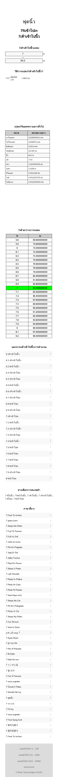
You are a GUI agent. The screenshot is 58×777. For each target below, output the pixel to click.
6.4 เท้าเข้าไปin (13, 379)
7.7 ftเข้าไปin (12, 460)
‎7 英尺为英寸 (12, 725)
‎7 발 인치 (10, 670)
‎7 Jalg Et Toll (12, 552)
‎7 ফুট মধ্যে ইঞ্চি (11, 643)
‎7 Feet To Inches (14, 515)
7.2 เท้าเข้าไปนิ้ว (13, 429)
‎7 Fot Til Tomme (13, 676)
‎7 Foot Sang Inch (14, 720)
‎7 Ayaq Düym (12, 638)
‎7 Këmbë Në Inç (13, 692)
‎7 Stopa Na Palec (14, 526)
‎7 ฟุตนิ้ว (9, 698)
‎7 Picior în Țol (12, 611)
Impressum (29, 767)
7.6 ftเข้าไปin (12, 453)
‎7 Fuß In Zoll (12, 536)
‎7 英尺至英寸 (12, 731)
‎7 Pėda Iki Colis (13, 584)
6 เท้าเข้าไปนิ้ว (12, 354)
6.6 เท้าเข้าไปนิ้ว (13, 391)
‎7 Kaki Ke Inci (12, 659)
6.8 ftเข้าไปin (12, 404)
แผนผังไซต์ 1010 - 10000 (29, 761)
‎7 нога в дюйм (13, 681)
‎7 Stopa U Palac (13, 568)
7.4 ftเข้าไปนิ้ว (12, 441)
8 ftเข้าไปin (11, 478)
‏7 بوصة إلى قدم (13, 632)
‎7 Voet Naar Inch (14, 595)
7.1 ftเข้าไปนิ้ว (12, 422)
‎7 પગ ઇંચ (10, 703)
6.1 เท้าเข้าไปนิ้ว (13, 360)
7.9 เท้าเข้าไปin (13, 472)
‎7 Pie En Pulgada (14, 547)
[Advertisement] (29, 7)
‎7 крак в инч (12, 520)
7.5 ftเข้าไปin (12, 447)
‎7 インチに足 (12, 665)
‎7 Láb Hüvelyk (12, 574)
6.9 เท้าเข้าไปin (13, 410)
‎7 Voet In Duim (13, 627)
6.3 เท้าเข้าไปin (13, 373)
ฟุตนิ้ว (29, 21)
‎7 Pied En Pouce (14, 563)
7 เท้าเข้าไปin (12, 416)
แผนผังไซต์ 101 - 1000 (29, 755)
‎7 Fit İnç (10, 709)
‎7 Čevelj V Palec (13, 687)
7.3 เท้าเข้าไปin (13, 435)
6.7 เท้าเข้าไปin (13, 397)
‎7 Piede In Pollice (14, 579)
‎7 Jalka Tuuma (13, 558)
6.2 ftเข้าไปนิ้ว (12, 366)
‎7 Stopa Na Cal (13, 600)
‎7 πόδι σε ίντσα (13, 542)
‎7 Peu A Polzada (13, 649)
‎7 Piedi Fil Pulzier (14, 590)
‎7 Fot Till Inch (12, 622)
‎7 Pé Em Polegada (14, 606)
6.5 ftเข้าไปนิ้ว (12, 385)
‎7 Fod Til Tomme (14, 531)
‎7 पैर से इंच (10, 654)
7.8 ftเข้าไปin (12, 466)
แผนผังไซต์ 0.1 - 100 (29, 749)
